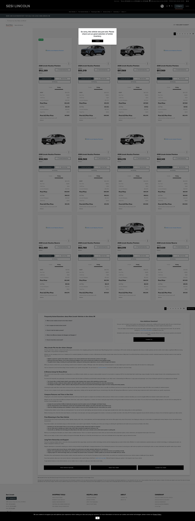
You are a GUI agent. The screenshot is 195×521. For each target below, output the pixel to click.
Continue (97, 40)
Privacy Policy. (157, 514)
